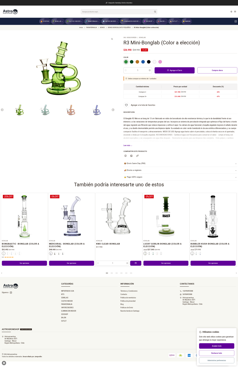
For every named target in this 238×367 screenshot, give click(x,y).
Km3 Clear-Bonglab (108, 244)
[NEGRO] (148, 61)
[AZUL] (143, 61)
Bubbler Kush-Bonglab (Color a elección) (210, 245)
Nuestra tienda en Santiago (129, 311)
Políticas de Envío (126, 308)
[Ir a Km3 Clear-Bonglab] (118, 216)
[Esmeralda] (15, 253)
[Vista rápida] (45, 215)
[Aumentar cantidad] (150, 70)
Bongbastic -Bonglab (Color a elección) (20, 245)
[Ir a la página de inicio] (10, 12)
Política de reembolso (128, 298)
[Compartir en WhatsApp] (131, 156)
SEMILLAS (64, 298)
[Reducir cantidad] (126, 70)
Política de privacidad (127, 301)
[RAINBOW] (58, 253)
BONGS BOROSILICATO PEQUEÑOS (119, 27)
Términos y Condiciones (128, 291)
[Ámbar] (137, 61)
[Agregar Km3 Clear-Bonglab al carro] (135, 263)
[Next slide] (113, 110)
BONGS (102, 27)
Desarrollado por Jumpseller (32, 356)
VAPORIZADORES (67, 308)
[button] (106, 273)
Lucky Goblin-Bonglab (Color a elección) (162, 245)
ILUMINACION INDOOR (68, 311)
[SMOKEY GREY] (62, 253)
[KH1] (55, 253)
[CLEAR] (154, 61)
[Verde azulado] (131, 61)
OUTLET (64, 321)
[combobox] (119, 11)
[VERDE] (125, 61)
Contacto (123, 294)
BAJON (63, 318)
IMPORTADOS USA (67, 291)
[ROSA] (160, 61)
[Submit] (155, 11)
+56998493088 (188, 291)
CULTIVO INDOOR (67, 301)
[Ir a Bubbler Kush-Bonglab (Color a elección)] (213, 216)
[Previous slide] (2, 110)
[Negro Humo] (149, 253)
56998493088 (187, 294)
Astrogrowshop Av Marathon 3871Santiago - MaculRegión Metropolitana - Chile (192, 301)
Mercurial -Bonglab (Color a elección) (67, 245)
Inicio (81, 27)
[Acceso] (231, 11)
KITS (62, 294)
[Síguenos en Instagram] (235, 21)
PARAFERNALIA (91, 27)
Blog (122, 304)
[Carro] (235, 11)
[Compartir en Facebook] (125, 156)
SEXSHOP (64, 314)
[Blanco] (161, 253)
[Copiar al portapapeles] (137, 156)
